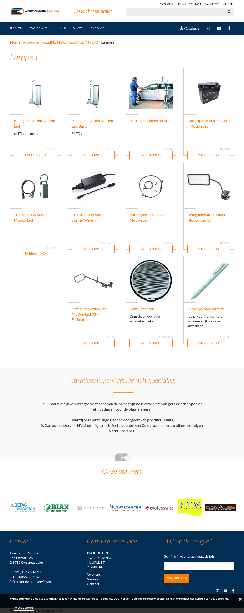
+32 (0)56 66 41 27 (27, 572)
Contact (195, 4)
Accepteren (24, 607)
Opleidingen (98, 28)
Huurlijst (96, 562)
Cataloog (191, 28)
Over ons (166, 4)
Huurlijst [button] (60, 28)
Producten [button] (16, 28)
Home (15, 42)
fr (231, 4)
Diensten (78, 28)
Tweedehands (38, 28)
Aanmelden (212, 4)
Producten (97, 553)
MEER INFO (35, 154)
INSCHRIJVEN (176, 578)
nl (225, 4)
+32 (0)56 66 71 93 (26, 577)
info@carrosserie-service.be (31, 581)
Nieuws (181, 4)
